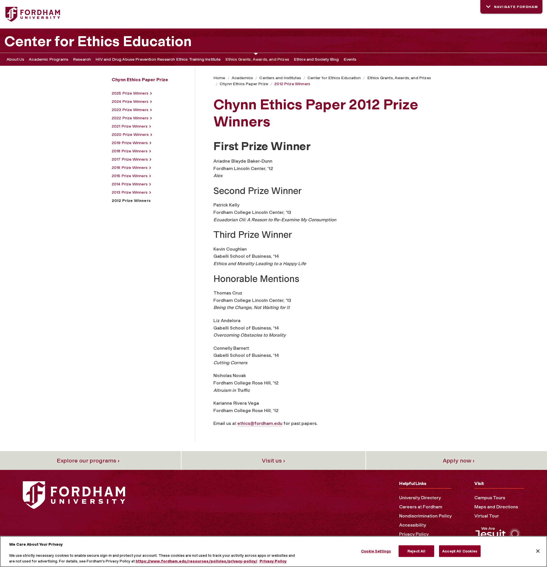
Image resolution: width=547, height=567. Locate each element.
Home (219, 77)
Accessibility (412, 525)
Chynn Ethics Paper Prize (244, 83)
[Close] (538, 551)
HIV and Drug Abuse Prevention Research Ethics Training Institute (158, 59)
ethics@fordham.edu (259, 423)
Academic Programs (48, 59)
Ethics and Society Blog (316, 59)
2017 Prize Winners (130, 159)
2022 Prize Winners (130, 118)
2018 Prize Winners (130, 151)
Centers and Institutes (280, 77)
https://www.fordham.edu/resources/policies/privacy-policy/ (196, 561)
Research (82, 59)
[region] (273, 551)
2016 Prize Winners (130, 167)
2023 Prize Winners (130, 109)
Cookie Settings (376, 551)
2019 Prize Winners (130, 142)
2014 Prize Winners (130, 184)
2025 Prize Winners (130, 93)
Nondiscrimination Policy (425, 516)
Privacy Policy (413, 534)
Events (350, 59)
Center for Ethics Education (98, 41)
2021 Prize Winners (130, 126)
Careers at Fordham (420, 506)
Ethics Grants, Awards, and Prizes (257, 59)
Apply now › (459, 460)
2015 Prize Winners (130, 175)
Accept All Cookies (459, 551)
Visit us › (273, 460)
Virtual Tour (486, 516)
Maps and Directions (496, 506)
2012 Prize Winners (292, 83)
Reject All (416, 551)
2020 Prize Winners (130, 134)
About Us (15, 59)
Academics (242, 77)
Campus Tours (489, 497)
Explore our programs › (88, 460)
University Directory (420, 497)
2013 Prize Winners (130, 192)
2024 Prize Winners (130, 101)
